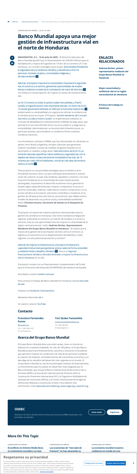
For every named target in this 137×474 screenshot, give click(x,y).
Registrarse (114, 412)
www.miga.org (67, 386)
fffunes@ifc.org (23, 325)
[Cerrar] (133, 463)
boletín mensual (46, 274)
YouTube (41, 304)
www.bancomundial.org (47, 386)
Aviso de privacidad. (47, 472)
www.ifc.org (82, 386)
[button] (12, 63)
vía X (40, 297)
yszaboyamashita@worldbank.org (67, 322)
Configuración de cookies (94, 463)
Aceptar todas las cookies (116, 463)
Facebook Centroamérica (42, 290)
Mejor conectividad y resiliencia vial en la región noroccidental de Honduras (113, 91)
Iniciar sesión (96, 412)
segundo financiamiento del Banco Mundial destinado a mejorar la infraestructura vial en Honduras (53, 254)
